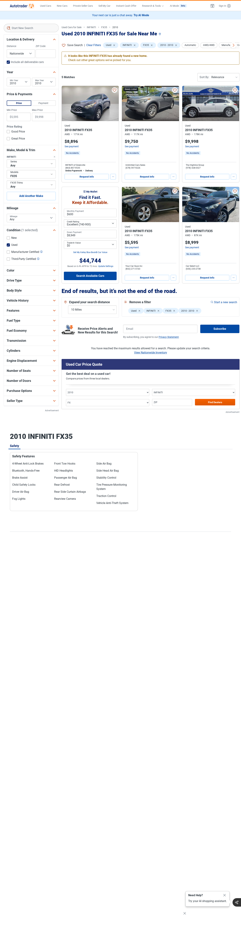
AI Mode (177, 5)
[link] (72, 153)
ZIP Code (41, 46)
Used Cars (45, 5)
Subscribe (219, 328)
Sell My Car (104, 5)
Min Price (12, 110)
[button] (212, 6)
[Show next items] (233, 45)
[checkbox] (16, 132)
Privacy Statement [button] (169, 337)
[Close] (224, 895)
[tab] (14, 445)
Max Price (37, 110)
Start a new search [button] (225, 302)
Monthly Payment (75, 211)
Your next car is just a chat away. (120, 15)
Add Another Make (31, 196)
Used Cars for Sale (72, 27)
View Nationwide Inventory (150, 352)
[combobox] (31, 28)
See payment (72, 146)
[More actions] (113, 176)
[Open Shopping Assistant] (237, 902)
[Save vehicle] (114, 90)
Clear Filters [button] (93, 45)
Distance (11, 46)
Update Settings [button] (105, 266)
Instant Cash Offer (126, 5)
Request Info (87, 176)
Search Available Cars (90, 276)
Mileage (13, 216)
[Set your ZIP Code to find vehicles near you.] (160, 34)
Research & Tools (151, 5)
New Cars (62, 5)
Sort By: (204, 77)
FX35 (104, 27)
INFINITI (91, 27)
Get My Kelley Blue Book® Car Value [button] (90, 252)
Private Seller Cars (83, 5)
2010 (115, 27)
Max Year (39, 80)
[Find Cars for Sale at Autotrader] (22, 6)
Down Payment (74, 232)
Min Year (14, 80)
